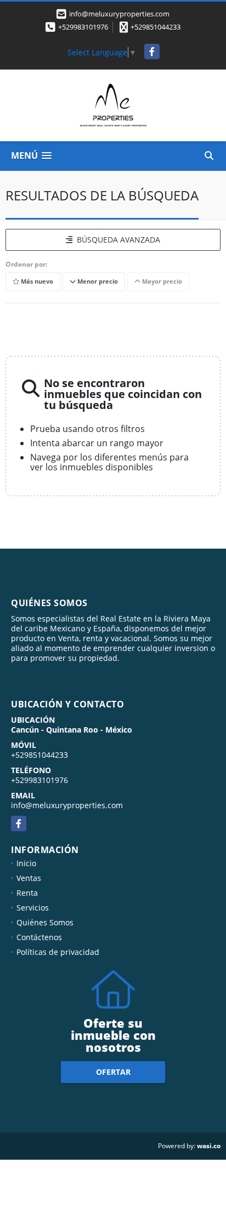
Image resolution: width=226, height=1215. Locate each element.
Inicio (26, 863)
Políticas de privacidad (57, 952)
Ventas (28, 878)
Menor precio (97, 281)
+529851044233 (155, 27)
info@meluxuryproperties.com (67, 805)
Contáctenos (39, 937)
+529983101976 (83, 27)
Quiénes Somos (45, 922)
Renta (27, 893)
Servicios (32, 907)
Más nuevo (36, 281)
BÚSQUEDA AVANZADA (116, 239)
